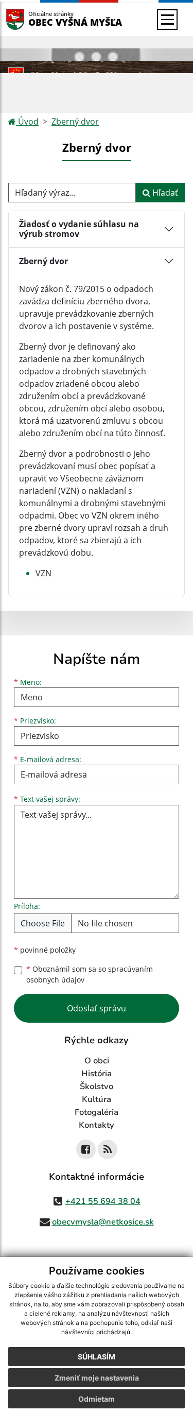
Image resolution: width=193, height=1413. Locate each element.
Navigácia (31, 19)
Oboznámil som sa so (89, 974)
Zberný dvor (75, 121)
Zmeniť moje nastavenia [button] (97, 1377)
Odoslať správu (96, 1008)
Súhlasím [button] (96, 1356)
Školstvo (96, 1086)
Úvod (27, 121)
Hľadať (164, 192)
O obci (96, 1060)
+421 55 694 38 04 (103, 1201)
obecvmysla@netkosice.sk (103, 1222)
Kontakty (96, 1125)
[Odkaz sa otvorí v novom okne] (86, 1149)
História (96, 1073)
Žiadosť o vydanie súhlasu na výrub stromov (79, 228)
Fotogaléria (96, 1112)
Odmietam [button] (96, 1398)
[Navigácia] (167, 19)
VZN (43, 573)
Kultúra (96, 1099)
